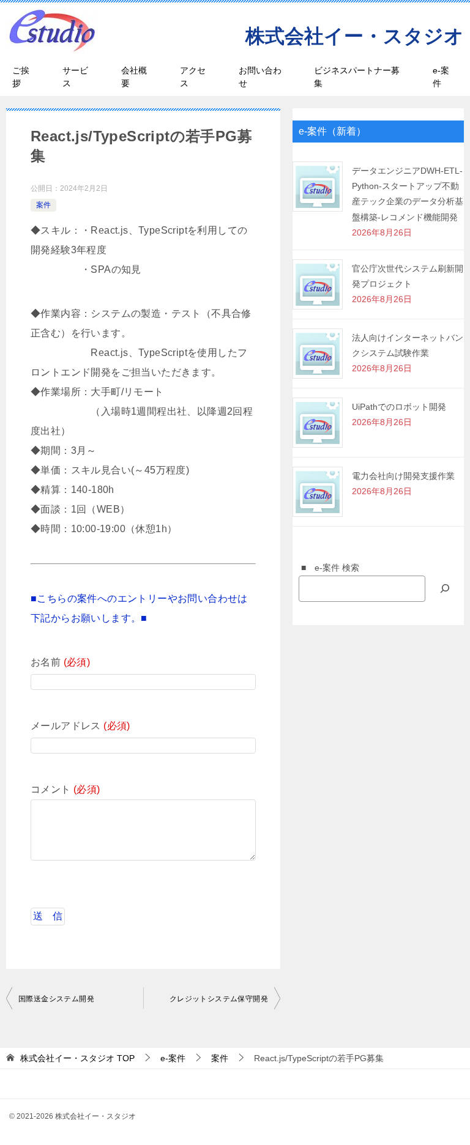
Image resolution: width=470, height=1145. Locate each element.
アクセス (193, 76)
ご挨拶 (20, 76)
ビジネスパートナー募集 (357, 76)
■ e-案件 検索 (326, 567)
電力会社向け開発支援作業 (403, 476)
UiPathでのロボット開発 (399, 407)
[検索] (444, 589)
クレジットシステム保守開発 (219, 999)
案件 (43, 205)
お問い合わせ (260, 76)
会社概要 (134, 76)
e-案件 (441, 76)
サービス (75, 76)
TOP (77, 1058)
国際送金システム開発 (56, 999)
